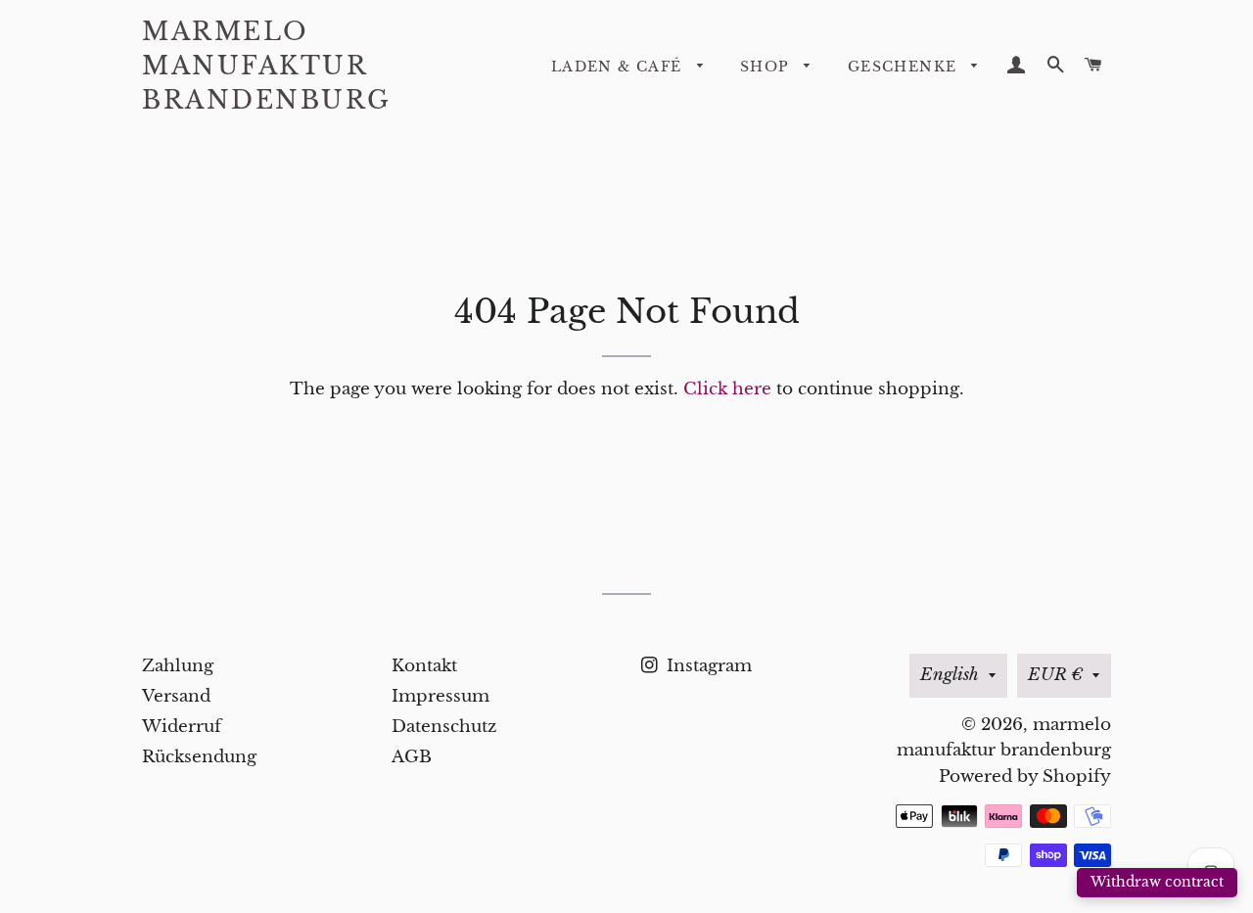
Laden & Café (619, 66)
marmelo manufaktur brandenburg (267, 66)
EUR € (1055, 674)
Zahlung (177, 666)
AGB (412, 757)
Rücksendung (199, 757)
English (949, 674)
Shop (767, 66)
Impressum (440, 696)
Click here (727, 389)
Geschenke (905, 66)
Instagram (707, 666)
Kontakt (424, 666)
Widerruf (181, 726)
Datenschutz (444, 726)
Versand (176, 696)
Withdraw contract (1157, 881)
